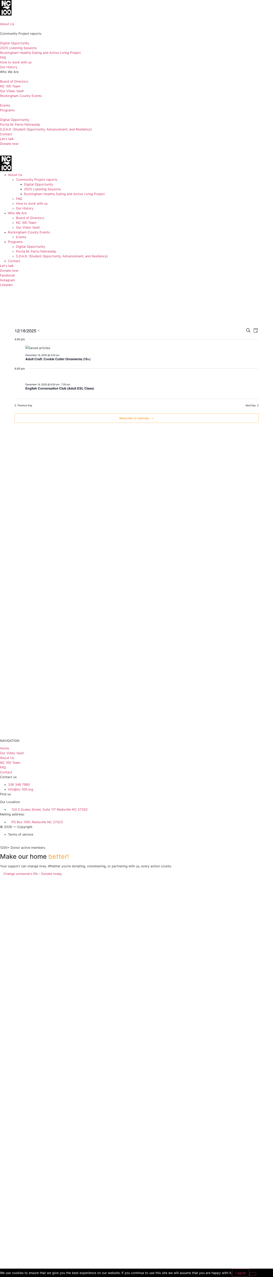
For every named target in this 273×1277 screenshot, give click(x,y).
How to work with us (32, 203)
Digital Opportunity (38, 184)
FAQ (19, 199)
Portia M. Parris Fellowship (36, 251)
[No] (252, 1274)
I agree (240, 1273)
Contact (14, 261)
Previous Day (25, 405)
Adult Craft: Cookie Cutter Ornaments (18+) (57, 359)
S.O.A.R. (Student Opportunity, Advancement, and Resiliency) (62, 256)
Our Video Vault (28, 227)
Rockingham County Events (29, 232)
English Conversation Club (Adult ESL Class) (59, 388)
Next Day (251, 405)
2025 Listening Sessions (42, 189)
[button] (136, 148)
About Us (15, 175)
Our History (24, 208)
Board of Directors (30, 218)
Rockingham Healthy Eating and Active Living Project (64, 194)
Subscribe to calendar (134, 418)
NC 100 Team (26, 223)
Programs (15, 242)
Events (21, 237)
